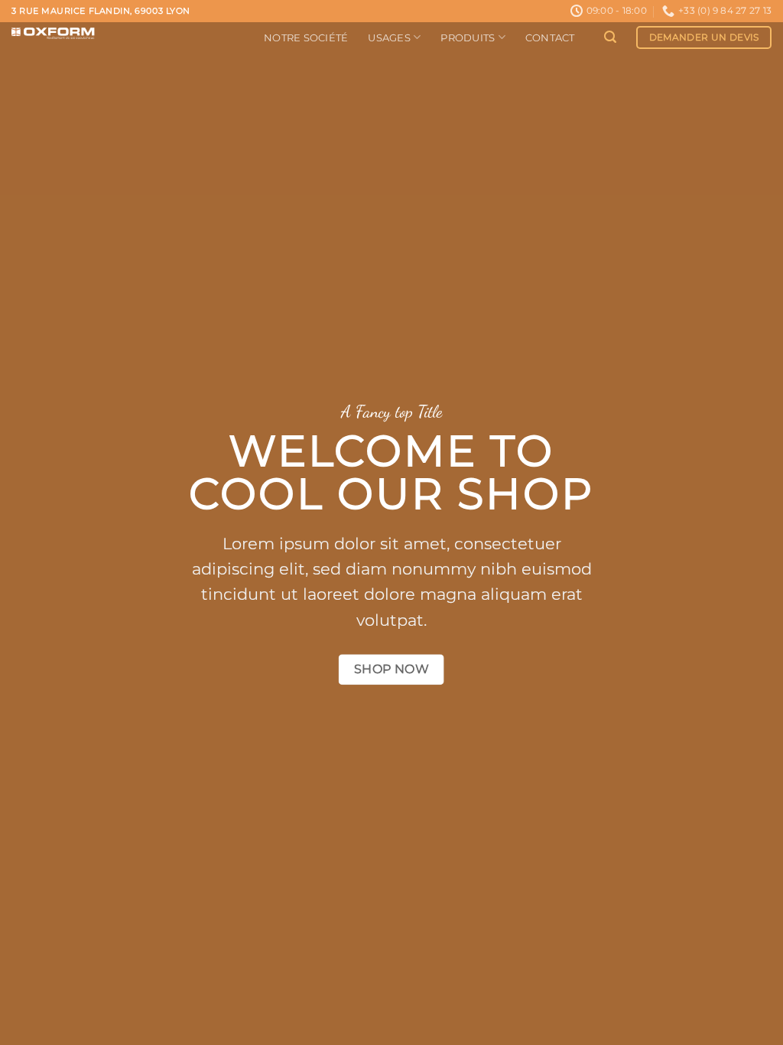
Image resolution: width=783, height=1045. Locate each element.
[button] (610, 37)
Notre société (306, 37)
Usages (389, 37)
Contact (550, 37)
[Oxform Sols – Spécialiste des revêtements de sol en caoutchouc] (126, 33)
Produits (467, 37)
